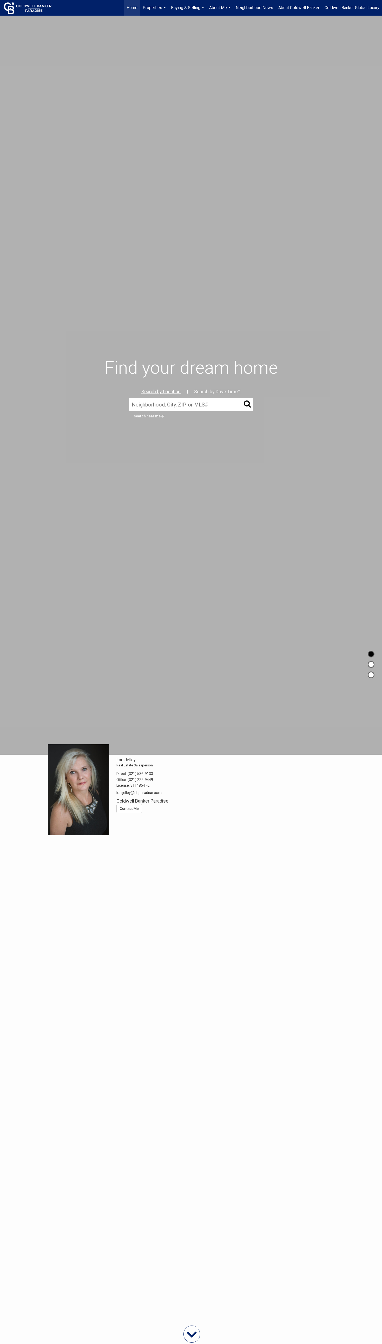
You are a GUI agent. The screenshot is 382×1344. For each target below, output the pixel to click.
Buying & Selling (188, 10)
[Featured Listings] (371, 664)
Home (132, 7)
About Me (220, 10)
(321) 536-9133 (140, 774)
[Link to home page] (30, 8)
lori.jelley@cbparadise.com (139, 792)
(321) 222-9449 (140, 780)
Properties (155, 10)
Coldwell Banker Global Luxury (352, 7)
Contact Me (129, 808)
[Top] (371, 654)
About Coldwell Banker (298, 7)
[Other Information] (371, 674)
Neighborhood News (254, 7)
